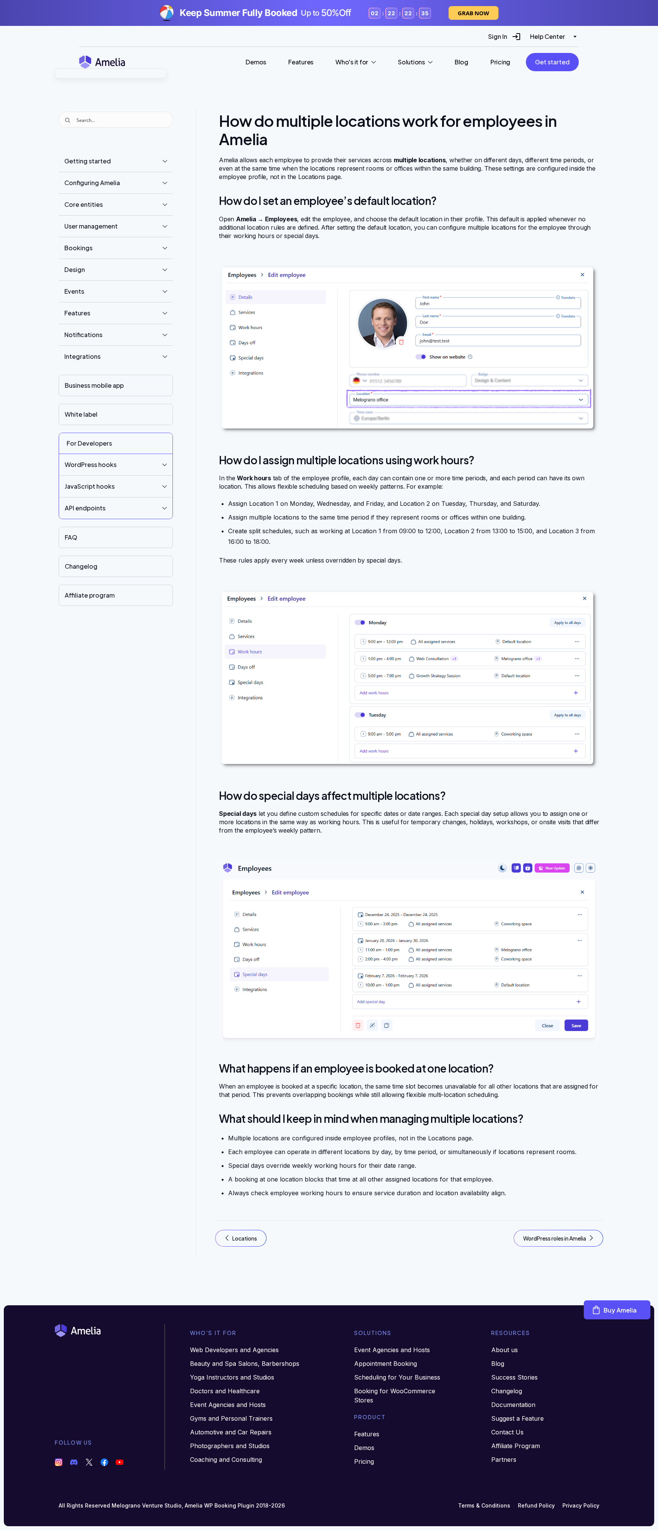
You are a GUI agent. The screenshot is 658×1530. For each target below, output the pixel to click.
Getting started (87, 161)
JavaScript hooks (90, 486)
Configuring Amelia (92, 183)
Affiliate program (90, 595)
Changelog (81, 566)
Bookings (78, 248)
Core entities (83, 204)
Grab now (473, 13)
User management (91, 226)
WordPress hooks (91, 464)
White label (81, 414)
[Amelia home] (102, 62)
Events (74, 291)
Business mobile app (94, 385)
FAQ (71, 537)
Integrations (82, 356)
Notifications (83, 335)
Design (74, 269)
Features (77, 313)
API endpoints (85, 508)
